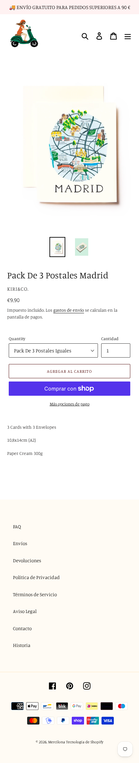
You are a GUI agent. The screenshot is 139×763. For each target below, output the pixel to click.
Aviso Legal (25, 611)
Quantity (17, 338)
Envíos (20, 543)
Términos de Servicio (35, 594)
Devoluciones (27, 560)
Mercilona (56, 741)
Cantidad (110, 338)
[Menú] (128, 36)
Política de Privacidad (36, 577)
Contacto (22, 628)
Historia (21, 645)
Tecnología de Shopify (84, 741)
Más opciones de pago (70, 403)
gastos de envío (68, 310)
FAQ (17, 526)
